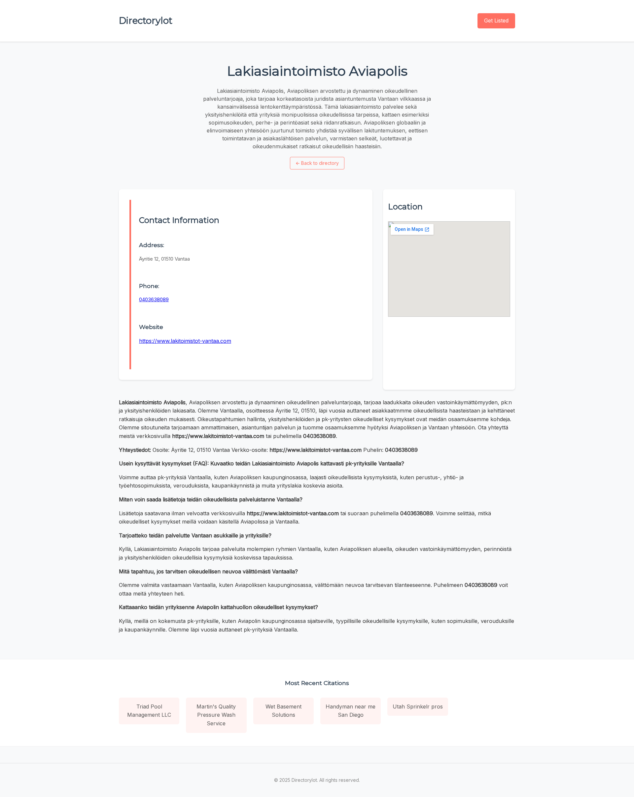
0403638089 (154, 299)
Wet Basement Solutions (283, 710)
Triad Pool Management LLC (149, 710)
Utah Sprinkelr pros (418, 706)
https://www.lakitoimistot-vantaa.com (185, 341)
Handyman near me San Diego (350, 710)
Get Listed (496, 20)
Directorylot (145, 20)
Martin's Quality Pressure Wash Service (216, 715)
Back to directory (317, 163)
